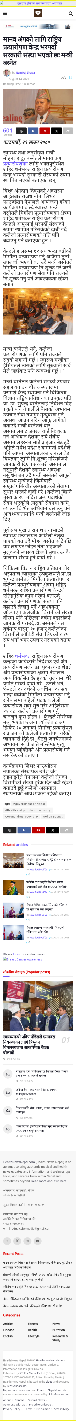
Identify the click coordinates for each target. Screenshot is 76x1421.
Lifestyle (33, 1336)
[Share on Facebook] (33, 130)
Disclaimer (43, 1409)
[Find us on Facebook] (7, 1241)
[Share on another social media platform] (68, 130)
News (56, 1324)
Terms (28, 1409)
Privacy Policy (11, 1409)
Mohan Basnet (53, 816)
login (16, 954)
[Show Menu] (5, 13)
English (8, 1336)
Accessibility (61, 1409)
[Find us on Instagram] (27, 1241)
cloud (49, 1381)
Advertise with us (14, 1404)
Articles (8, 1324)
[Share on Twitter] (56, 130)
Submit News (36, 1400)
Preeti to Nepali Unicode (51, 1390)
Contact (19, 1400)
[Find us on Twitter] (17, 1241)
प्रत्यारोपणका (15, 163)
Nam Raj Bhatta (25, 72)
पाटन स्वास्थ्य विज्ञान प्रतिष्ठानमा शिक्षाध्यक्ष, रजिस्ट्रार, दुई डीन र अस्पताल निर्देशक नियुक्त (48, 859)
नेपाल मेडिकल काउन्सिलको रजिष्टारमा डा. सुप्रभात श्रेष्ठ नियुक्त (47, 907)
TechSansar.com (16, 1386)
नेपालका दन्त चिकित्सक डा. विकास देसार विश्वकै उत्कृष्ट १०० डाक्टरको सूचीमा (42, 1073)
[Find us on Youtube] (38, 1241)
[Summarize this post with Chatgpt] (21, 130)
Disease (8, 1330)
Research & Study (60, 1338)
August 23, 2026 (60, 892)
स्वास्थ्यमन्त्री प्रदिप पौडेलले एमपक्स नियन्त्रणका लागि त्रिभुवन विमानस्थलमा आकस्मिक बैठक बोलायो (29, 1045)
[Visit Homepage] (38, 13)
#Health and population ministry (28, 810)
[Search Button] (71, 13)
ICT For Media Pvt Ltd (32, 1373)
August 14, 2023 (19, 79)
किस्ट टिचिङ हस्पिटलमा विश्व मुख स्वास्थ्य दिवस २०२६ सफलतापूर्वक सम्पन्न (41, 1128)
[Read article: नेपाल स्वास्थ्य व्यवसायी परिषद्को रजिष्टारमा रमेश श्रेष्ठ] (13, 933)
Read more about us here (48, 1181)
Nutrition (58, 1330)
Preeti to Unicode (40, 1404)
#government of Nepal (29, 804)
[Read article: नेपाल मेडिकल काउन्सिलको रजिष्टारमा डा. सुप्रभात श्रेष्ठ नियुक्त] (13, 910)
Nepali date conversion (17, 1390)
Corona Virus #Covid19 (21, 816)
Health (32, 1330)
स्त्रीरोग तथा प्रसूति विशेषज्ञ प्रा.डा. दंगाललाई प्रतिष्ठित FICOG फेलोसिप (47, 884)
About (7, 1400)
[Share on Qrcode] (44, 130)
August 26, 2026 (60, 869)
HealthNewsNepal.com (19, 1162)
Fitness (33, 1324)
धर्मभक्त (23, 655)
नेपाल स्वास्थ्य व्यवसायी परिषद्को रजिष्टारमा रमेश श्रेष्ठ (45, 929)
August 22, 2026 (60, 914)
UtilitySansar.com (58, 1394)
